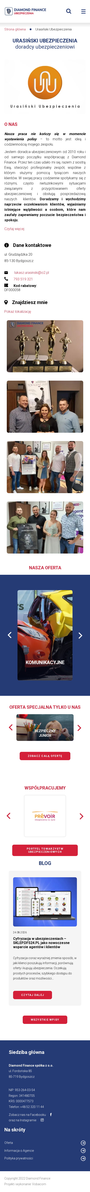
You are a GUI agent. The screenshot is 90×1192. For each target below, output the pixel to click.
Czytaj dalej (36, 995)
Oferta (8, 1143)
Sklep (51, 659)
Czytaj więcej (14, 229)
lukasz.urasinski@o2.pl (31, 273)
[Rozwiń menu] (83, 11)
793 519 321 (23, 279)
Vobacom (39, 1184)
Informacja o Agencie (24, 1151)
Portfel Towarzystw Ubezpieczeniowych (45, 850)
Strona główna (15, 29)
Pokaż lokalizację (17, 311)
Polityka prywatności (18, 1158)
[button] (45, 346)
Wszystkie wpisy (45, 1019)
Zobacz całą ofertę (45, 756)
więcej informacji (36, 646)
